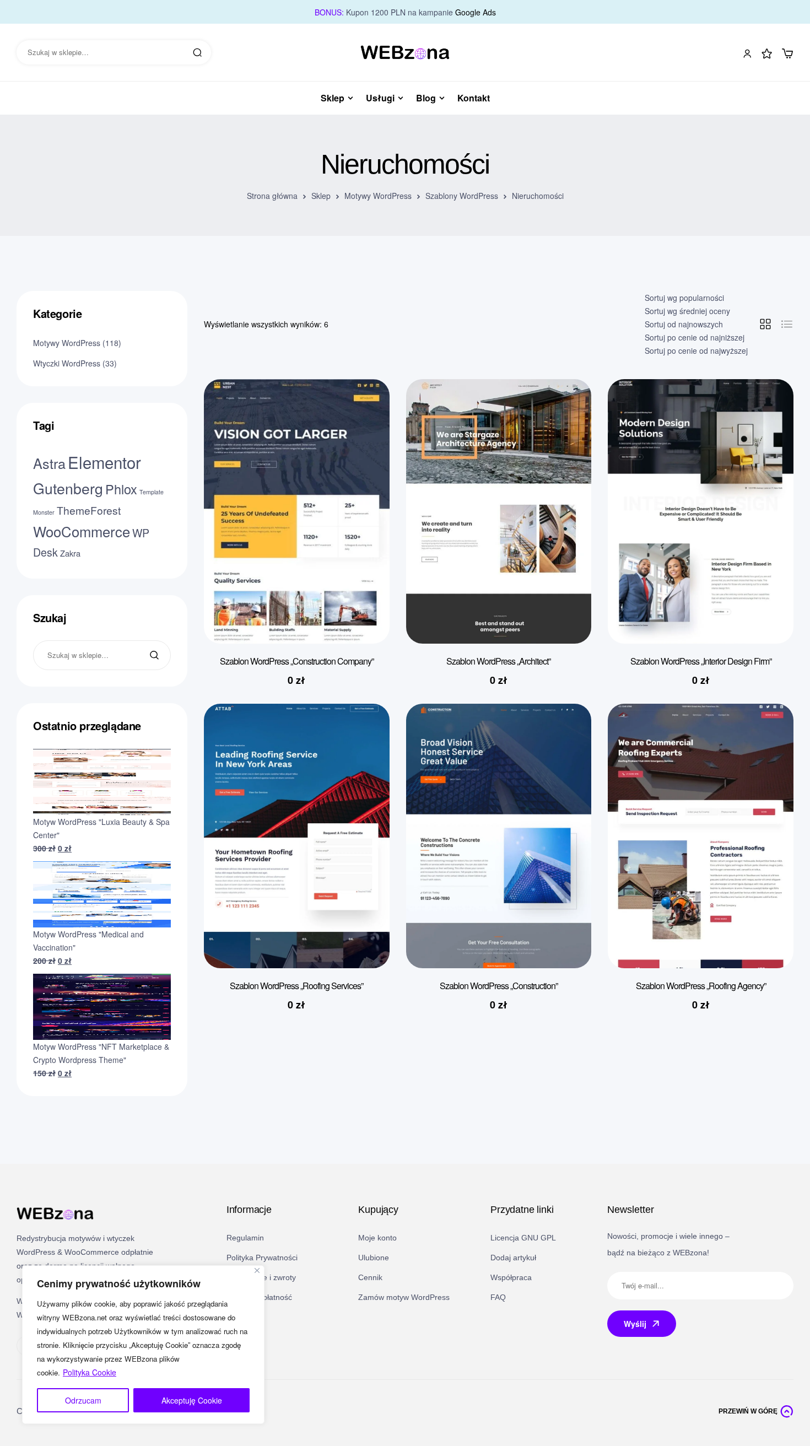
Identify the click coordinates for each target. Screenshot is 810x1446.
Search (197, 52)
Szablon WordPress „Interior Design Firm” (700, 661)
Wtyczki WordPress (66, 363)
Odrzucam (83, 1400)
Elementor (104, 461)
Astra (49, 463)
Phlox (121, 488)
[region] (143, 1344)
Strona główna (272, 195)
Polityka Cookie (89, 1372)
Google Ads (475, 12)
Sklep (321, 195)
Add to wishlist (365, 409)
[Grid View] (765, 324)
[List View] (786, 324)
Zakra (70, 553)
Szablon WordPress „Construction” (499, 985)
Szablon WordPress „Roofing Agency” (701, 985)
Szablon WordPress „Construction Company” (297, 661)
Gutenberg (68, 488)
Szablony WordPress (461, 195)
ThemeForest (89, 510)
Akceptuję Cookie (191, 1400)
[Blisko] (257, 1270)
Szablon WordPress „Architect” (498, 661)
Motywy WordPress (378, 195)
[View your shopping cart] (787, 53)
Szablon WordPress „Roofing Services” (296, 985)
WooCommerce (81, 531)
